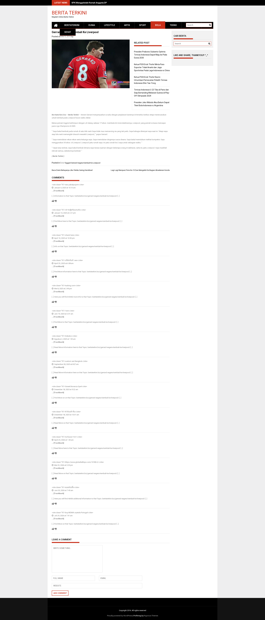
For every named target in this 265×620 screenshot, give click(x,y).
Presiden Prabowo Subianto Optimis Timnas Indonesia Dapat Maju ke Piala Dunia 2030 (150, 55)
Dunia (91, 25)
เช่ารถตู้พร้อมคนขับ (72, 210)
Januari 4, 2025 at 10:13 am (65, 188)
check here (69, 235)
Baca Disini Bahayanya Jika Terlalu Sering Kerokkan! (72, 170)
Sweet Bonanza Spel (73, 386)
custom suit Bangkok (73, 361)
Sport (142, 25)
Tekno (173, 25)
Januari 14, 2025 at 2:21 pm (65, 213)
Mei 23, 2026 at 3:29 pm (63, 465)
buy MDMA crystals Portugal (76, 513)
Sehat (67, 32)
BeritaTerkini (71, 25)
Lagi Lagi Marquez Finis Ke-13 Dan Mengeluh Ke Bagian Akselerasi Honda (140, 170)
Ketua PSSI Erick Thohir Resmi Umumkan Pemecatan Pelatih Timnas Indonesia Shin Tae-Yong (150, 80)
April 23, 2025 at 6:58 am (64, 263)
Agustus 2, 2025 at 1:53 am (65, 339)
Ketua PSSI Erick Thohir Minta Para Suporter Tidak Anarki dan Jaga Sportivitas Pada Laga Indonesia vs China (152, 67)
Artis (127, 25)
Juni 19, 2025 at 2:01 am (63, 314)
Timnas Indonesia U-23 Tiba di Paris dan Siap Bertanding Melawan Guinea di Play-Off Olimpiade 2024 (152, 93)
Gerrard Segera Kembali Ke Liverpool (85, 163)
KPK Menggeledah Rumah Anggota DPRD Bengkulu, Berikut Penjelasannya (106, 3)
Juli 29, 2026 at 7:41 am (63, 516)
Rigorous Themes (151, 616)
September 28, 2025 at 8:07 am (66, 364)
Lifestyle (109, 25)
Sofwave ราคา (71, 437)
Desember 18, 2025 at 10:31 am (66, 415)
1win (67, 311)
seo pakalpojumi (72, 185)
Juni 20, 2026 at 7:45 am (63, 490)
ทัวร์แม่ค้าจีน (70, 412)
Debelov (68, 336)
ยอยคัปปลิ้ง (69, 487)
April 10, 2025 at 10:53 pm (64, 238)
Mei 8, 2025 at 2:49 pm (63, 289)
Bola (158, 25)
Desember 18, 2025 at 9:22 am (66, 389)
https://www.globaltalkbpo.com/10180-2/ (81, 462)
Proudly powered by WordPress (119, 616)
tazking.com (70, 285)
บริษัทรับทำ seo (71, 260)
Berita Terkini (69, 12)
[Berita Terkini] (56, 25)
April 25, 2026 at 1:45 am (64, 440)
